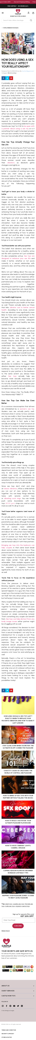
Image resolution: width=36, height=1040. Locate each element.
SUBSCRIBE (18, 926)
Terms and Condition (9, 1030)
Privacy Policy (6, 930)
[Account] (28, 13)
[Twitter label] (18, 1006)
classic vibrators (10, 489)
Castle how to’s (8, 996)
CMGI (7, 1024)
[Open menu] (5, 13)
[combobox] (18, 20)
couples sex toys (18, 904)
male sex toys (10, 906)
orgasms (18, 906)
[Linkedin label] (22, 1006)
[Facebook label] (6, 1006)
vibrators (11, 163)
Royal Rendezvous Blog (11, 27)
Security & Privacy (8, 1033)
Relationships (12, 73)
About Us (5, 986)
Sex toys (12, 376)
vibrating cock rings (12, 498)
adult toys (8, 904)
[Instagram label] (3, 1006)
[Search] (31, 20)
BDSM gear (10, 503)
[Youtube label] (14, 1006)
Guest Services (8, 991)
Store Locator (7, 1037)
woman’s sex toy (27, 409)
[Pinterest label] (10, 1006)
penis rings (26, 906)
